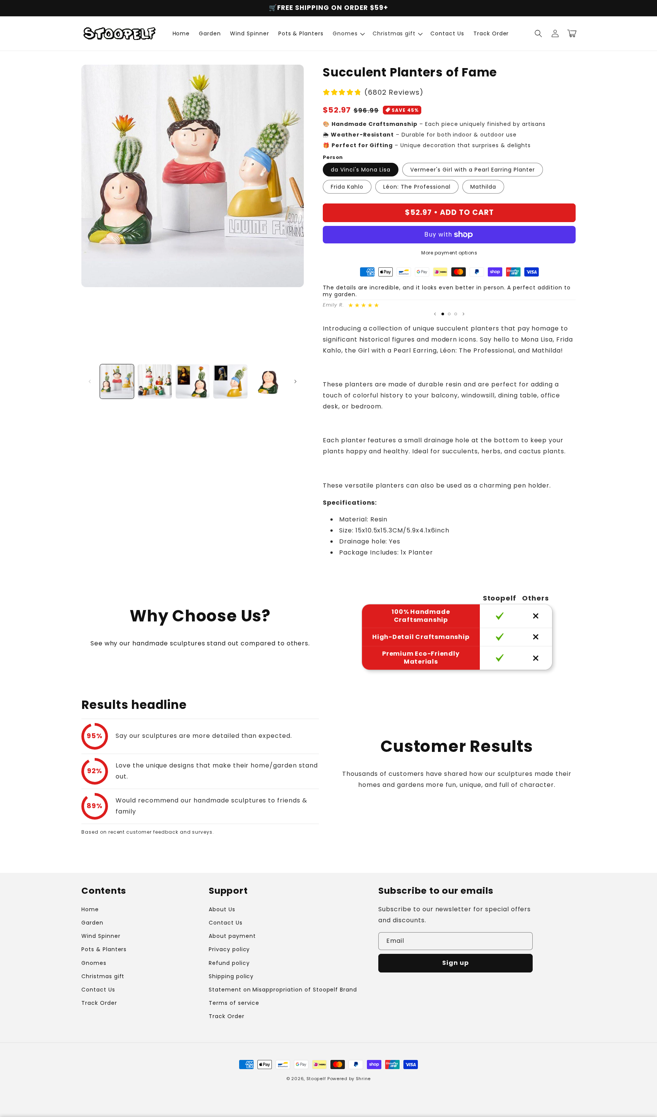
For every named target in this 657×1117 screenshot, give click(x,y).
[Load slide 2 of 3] (449, 314)
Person (333, 157)
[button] (348, 33)
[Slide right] (295, 381)
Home (90, 909)
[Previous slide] (435, 314)
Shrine (363, 1079)
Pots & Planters (104, 949)
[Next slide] (463, 314)
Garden (92, 922)
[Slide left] (89, 381)
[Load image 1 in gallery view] (117, 381)
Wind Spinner (101, 936)
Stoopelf (316, 1079)
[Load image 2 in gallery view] (154, 381)
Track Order (99, 1003)
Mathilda (483, 187)
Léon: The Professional (417, 187)
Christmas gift (102, 976)
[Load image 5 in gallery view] (268, 381)
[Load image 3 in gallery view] (192, 381)
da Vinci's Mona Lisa (360, 169)
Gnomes (93, 963)
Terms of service (234, 1003)
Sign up (455, 962)
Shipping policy (231, 976)
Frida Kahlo (347, 187)
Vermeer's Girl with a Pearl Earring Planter (472, 169)
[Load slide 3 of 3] (455, 314)
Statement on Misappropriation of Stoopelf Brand (283, 989)
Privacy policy (229, 949)
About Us (222, 909)
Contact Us (98, 989)
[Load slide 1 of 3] (443, 314)
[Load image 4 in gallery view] (230, 381)
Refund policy (229, 963)
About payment (232, 936)
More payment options (449, 252)
